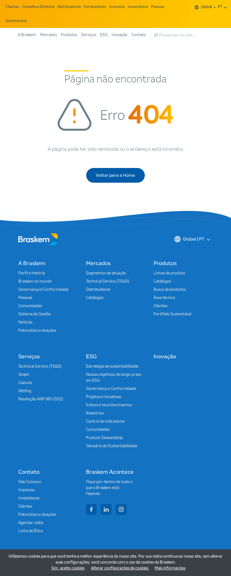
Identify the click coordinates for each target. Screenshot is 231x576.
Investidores (138, 7)
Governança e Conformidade (43, 290)
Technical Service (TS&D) (107, 281)
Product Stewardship (104, 438)
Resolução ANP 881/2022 (40, 399)
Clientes (12, 7)
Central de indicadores (105, 422)
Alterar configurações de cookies (120, 568)
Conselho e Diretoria (38, 7)
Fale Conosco (29, 482)
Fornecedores (95, 7)
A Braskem (27, 35)
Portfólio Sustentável (172, 314)
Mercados (48, 35)
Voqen (23, 375)
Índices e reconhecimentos (109, 405)
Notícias (25, 322)
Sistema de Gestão (34, 314)
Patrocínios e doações (37, 331)
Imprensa (117, 7)
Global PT (212, 7)
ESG (104, 35)
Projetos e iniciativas (103, 397)
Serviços (88, 35)
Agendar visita (30, 523)
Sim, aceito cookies (68, 568)
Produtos (69, 35)
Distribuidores (69, 7)
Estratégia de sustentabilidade (112, 366)
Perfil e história (31, 273)
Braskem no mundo (35, 281)
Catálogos (94, 298)
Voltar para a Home (115, 175)
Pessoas (157, 7)
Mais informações (170, 568)
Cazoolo (25, 383)
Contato (138, 35)
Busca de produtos (170, 290)
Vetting (24, 391)
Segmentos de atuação (106, 273)
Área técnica (164, 298)
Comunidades (30, 306)
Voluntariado (16, 21)
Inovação (119, 35)
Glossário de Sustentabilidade (111, 446)
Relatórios (95, 413)
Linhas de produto (169, 273)
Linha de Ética (30, 531)
